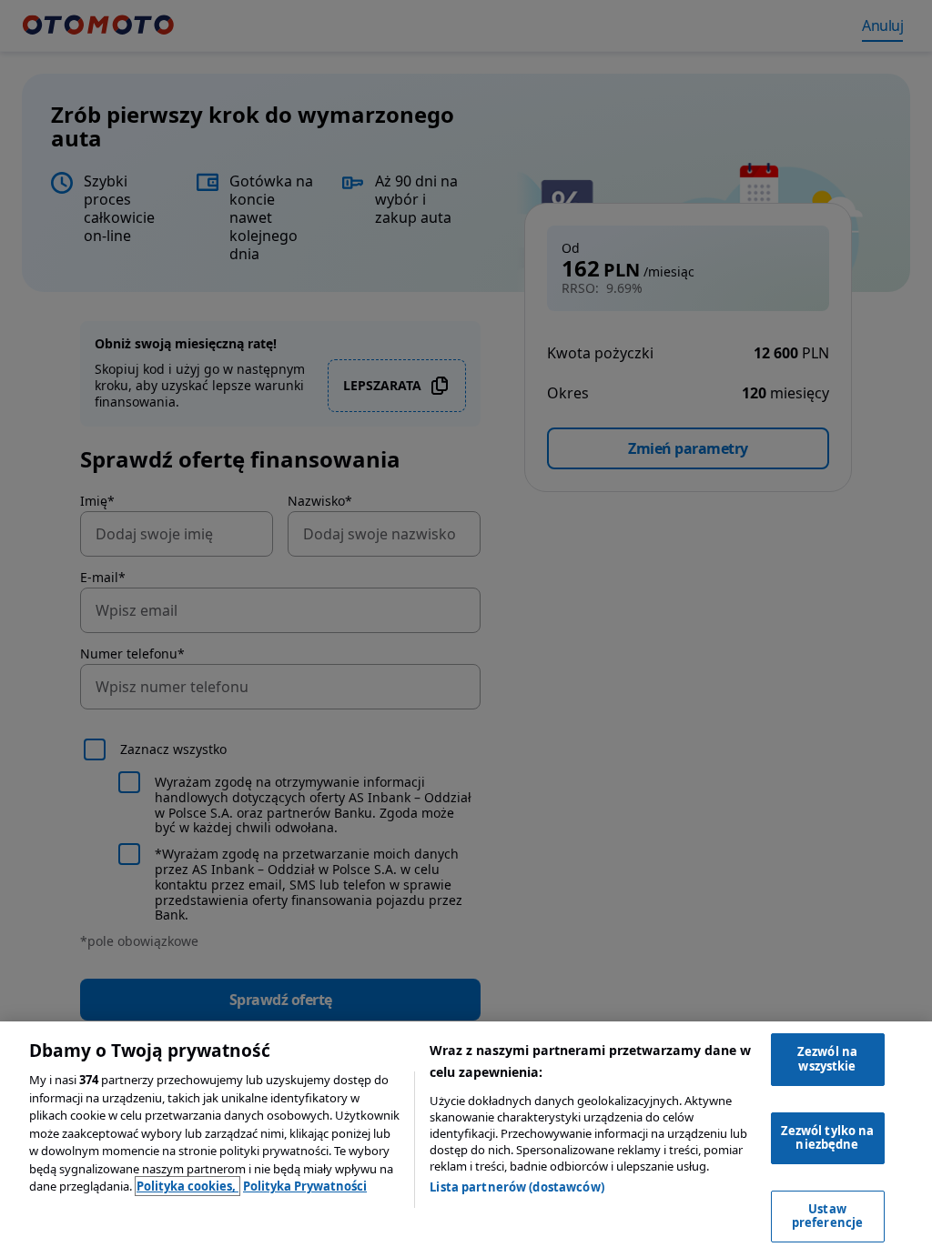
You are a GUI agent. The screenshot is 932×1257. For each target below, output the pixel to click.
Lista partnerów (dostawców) (517, 1187)
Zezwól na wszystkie (827, 1058)
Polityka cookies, (187, 1186)
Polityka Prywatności (305, 1186)
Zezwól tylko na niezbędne (828, 1137)
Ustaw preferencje (827, 1216)
